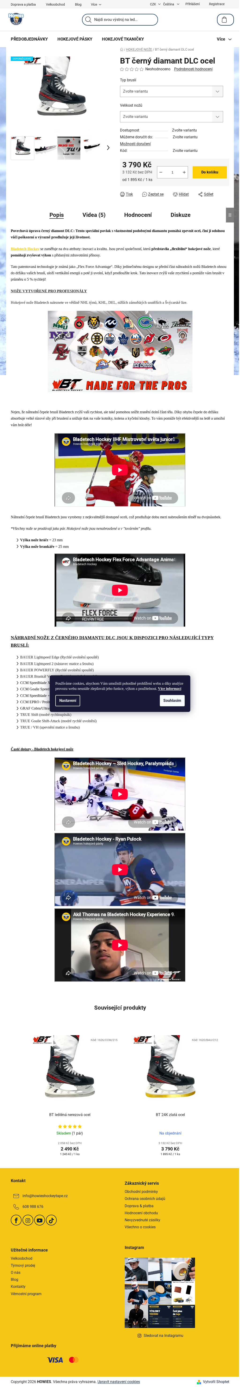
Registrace (217, 4)
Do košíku (209, 172)
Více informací (169, 689)
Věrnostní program (26, 1294)
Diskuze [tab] (181, 215)
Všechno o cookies (140, 1227)
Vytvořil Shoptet (216, 1381)
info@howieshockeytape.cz (45, 1196)
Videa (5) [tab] (93, 215)
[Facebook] (16, 1220)
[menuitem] (29, 39)
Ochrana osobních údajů (145, 1198)
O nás (15, 1272)
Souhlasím (172, 700)
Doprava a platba (23, 4)
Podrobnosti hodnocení (193, 69)
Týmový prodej (23, 1265)
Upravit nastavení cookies (119, 1381)
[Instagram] (27, 1220)
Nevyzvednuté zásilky (142, 1220)
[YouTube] (39, 1220)
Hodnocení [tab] (138, 215)
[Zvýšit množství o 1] (184, 172)
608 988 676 (32, 1207)
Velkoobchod (55, 4)
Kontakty (18, 1286)
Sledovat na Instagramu (163, 1335)
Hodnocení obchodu (141, 1213)
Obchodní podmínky (141, 1191)
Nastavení (67, 700)
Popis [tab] (56, 215)
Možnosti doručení (135, 144)
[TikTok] (51, 1220)
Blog (78, 4)
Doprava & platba (139, 1206)
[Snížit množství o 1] (160, 172)
